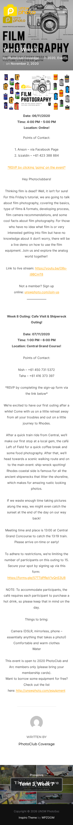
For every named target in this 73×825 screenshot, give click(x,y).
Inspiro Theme (28, 817)
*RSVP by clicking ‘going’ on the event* (37, 167)
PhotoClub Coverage (23, 58)
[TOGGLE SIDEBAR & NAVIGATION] (66, 11)
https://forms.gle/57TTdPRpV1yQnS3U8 (36, 578)
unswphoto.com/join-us (42, 292)
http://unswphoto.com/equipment (40, 690)
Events (62, 58)
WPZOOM (48, 817)
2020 (51, 58)
